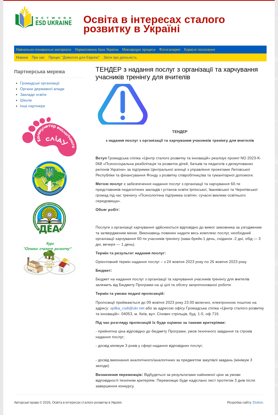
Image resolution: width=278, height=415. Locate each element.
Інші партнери (32, 106)
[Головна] (43, 29)
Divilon (258, 402)
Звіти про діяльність (120, 57)
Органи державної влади (42, 89)
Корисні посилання (199, 49)
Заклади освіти (33, 94)
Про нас (38, 57)
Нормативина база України (96, 49)
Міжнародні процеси (138, 49)
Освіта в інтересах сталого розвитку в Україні (154, 24)
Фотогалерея (169, 49)
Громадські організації (39, 83)
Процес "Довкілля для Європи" (74, 57)
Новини (22, 57)
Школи (26, 100)
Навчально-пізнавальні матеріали (43, 49)
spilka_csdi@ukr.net (127, 308)
